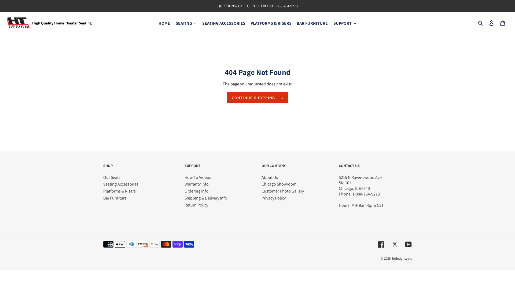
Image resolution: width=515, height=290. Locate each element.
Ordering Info (196, 191)
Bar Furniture (115, 198)
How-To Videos (198, 177)
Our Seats (111, 177)
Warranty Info (197, 184)
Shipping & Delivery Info (206, 198)
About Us (270, 177)
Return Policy (196, 205)
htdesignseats (402, 258)
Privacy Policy (274, 198)
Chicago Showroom (279, 184)
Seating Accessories (120, 184)
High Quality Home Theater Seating (62, 23)
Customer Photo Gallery (283, 191)
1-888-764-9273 (286, 5)
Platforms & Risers (119, 191)
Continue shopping (253, 97)
